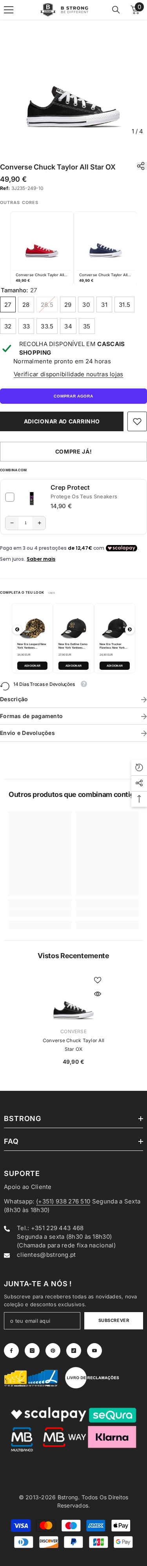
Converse (73, 1031)
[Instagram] (32, 1350)
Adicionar (32, 665)
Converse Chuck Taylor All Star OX (73, 1044)
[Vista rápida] (97, 994)
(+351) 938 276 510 (63, 1201)
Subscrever (113, 1320)
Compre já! (73, 451)
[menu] (8, 10)
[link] (137, 421)
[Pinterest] (52, 1350)
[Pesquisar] (116, 10)
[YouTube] (94, 1350)
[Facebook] (11, 1350)
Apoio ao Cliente (28, 1186)
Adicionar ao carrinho (62, 421)
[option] (73, 79)
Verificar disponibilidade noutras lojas (68, 374)
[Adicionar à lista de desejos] (97, 980)
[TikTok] (73, 1350)
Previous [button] (17, 629)
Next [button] (129, 629)
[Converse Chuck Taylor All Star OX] (73, 998)
